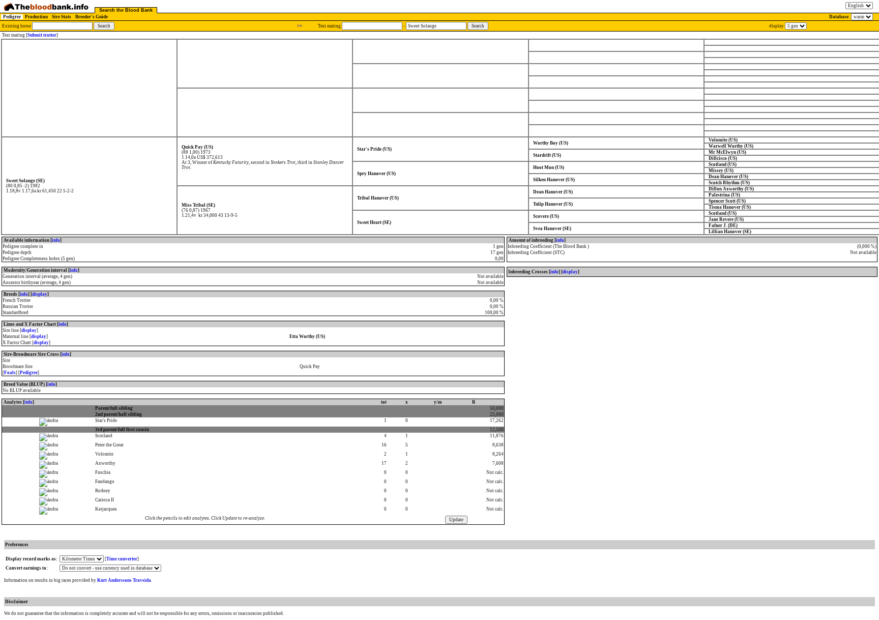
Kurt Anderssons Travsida (124, 580)
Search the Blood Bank (126, 10)
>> (299, 26)
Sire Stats (61, 16)
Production (36, 16)
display (39, 294)
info (56, 240)
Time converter (121, 558)
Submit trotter (41, 35)
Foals (10, 372)
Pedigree (12, 16)
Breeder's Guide (91, 16)
